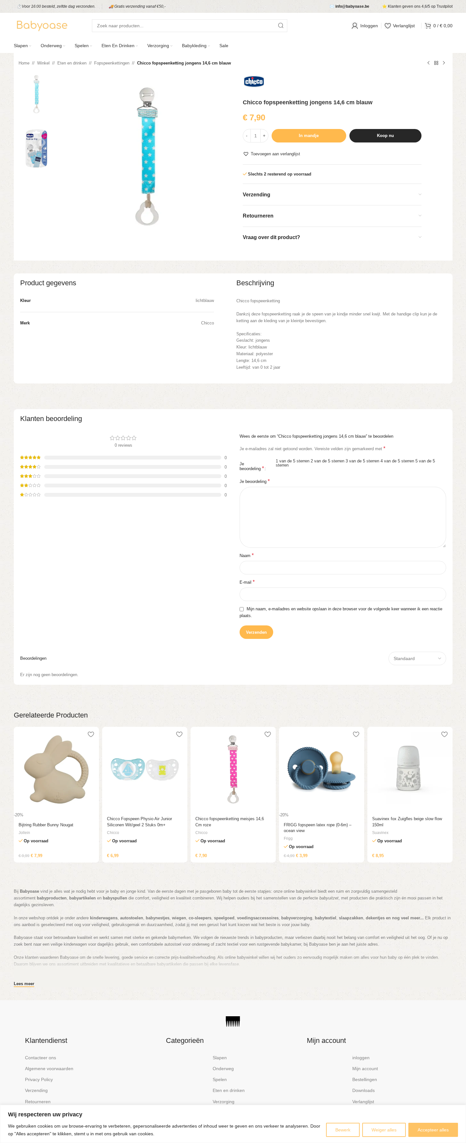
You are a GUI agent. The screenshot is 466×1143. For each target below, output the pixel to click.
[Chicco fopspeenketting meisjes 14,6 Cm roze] (233, 769)
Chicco (113, 832)
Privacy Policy (39, 1079)
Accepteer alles (433, 1129)
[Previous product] (428, 63)
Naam (247, 555)
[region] (233, 1124)
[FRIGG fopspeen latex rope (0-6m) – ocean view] (321, 769)
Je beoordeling (252, 466)
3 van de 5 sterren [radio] (362, 461)
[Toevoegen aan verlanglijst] (91, 734)
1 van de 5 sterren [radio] (292, 461)
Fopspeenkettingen (111, 63)
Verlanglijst (363, 1101)
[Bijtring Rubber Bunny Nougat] (56, 769)
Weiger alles (384, 1129)
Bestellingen (364, 1079)
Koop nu (385, 135)
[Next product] (444, 63)
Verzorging (223, 1101)
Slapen (220, 1057)
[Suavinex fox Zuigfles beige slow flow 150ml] (410, 769)
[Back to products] (436, 63)
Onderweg (223, 1068)
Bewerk (342, 1129)
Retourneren (38, 1101)
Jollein (24, 832)
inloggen (361, 1057)
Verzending (36, 1090)
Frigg (288, 838)
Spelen (220, 1079)
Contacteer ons (40, 1057)
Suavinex (380, 832)
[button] (271, 154)
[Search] (280, 25)
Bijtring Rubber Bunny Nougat (46, 824)
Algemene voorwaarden (49, 1068)
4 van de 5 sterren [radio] (397, 461)
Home (24, 63)
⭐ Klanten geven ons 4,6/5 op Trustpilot (417, 6)
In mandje (309, 135)
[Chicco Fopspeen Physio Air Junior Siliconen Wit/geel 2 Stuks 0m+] (144, 769)
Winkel (43, 63)
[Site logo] (42, 25)
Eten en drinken (71, 63)
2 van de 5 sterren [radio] (327, 461)
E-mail (247, 582)
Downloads (363, 1090)
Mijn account (365, 1068)
